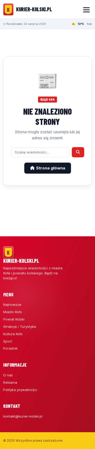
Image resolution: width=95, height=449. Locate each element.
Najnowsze (12, 304)
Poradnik (10, 348)
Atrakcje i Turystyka (19, 326)
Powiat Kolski (14, 319)
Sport (7, 341)
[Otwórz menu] (86, 9)
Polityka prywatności (20, 390)
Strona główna (50, 167)
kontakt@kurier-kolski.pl (22, 416)
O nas (8, 375)
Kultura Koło (13, 334)
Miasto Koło (12, 312)
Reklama (10, 382)
